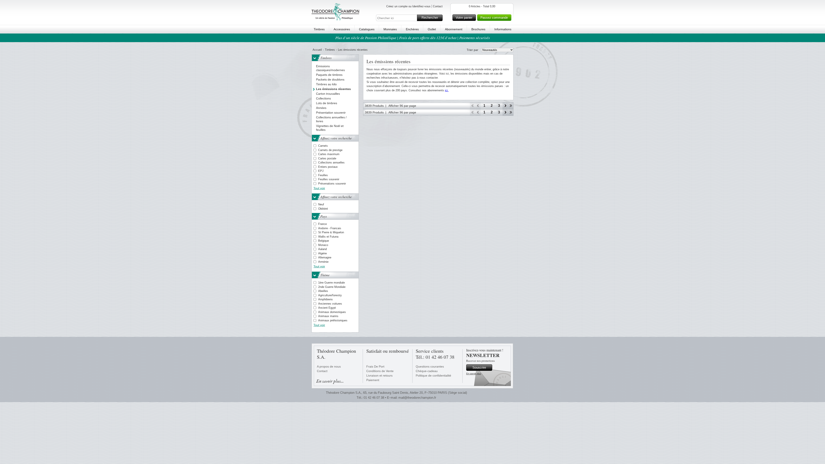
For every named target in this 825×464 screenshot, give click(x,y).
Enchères (412, 29)
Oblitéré (323, 208)
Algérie (322, 253)
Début (472, 105)
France (322, 224)
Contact (438, 6)
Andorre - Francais (329, 228)
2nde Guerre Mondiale (331, 286)
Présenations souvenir (332, 183)
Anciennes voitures (330, 303)
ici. (447, 90)
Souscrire (479, 367)
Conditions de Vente (380, 371)
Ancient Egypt (327, 307)
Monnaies (390, 29)
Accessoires (342, 29)
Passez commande (494, 17)
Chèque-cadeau (427, 371)
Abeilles (323, 291)
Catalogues (366, 29)
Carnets (323, 145)
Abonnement (453, 29)
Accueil (317, 49)
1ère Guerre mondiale (331, 282)
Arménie (323, 261)
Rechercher (430, 17)
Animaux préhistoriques (332, 320)
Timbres (319, 29)
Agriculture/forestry (330, 295)
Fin (510, 105)
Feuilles (323, 175)
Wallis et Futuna (328, 236)
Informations (502, 29)
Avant (505, 105)
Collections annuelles (331, 162)
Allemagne (324, 257)
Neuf (321, 204)
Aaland (322, 249)
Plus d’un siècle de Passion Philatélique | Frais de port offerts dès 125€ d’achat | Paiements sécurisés (412, 37)
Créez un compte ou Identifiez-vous (408, 6)
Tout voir (319, 188)
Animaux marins (328, 316)
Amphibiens (325, 299)
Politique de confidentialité (433, 375)
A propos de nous (329, 366)
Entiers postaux (328, 166)
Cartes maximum (328, 154)
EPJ (321, 170)
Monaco (323, 245)
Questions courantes (430, 366)
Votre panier (464, 17)
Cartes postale (327, 158)
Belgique (323, 240)
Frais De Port (375, 366)
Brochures (478, 29)
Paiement (372, 380)
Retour (478, 105)
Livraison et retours (379, 375)
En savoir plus (473, 373)
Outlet (432, 29)
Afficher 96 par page (402, 105)
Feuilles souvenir (328, 179)
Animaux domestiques (332, 312)
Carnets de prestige (330, 150)
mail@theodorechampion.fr (417, 397)
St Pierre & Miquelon (331, 232)
